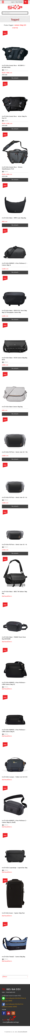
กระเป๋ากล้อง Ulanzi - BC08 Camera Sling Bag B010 (14, 359)
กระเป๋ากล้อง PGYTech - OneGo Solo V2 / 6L (14, 497)
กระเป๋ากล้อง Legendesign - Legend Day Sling (14, 868)
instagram (13, 1013)
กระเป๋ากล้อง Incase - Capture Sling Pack (13, 913)
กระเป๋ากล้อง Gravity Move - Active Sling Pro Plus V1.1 (14, 117)
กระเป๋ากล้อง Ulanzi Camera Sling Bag (12, 407)
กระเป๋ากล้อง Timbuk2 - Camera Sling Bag (13, 957)
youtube (8, 1013)
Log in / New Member (17, 2)
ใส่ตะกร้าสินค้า (15, 78)
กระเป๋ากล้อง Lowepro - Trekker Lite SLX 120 (14, 777)
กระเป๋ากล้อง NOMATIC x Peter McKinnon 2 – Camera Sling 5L (14, 264)
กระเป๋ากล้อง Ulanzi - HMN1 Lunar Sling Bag (14, 218)
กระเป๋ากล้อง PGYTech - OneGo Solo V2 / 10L (15, 452)
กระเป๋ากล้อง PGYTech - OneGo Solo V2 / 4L (14, 544)
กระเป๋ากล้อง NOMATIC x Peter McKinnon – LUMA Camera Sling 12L (14, 683)
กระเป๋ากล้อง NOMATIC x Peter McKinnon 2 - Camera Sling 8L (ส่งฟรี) (14, 821)
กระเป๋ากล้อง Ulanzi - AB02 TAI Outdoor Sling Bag (14, 593)
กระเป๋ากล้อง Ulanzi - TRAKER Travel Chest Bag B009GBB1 (14, 638)
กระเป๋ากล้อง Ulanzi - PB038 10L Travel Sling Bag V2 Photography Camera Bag (14, 311)
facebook (4, 1013)
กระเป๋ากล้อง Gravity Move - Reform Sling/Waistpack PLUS (12, 168)
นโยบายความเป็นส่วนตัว (22, 1032)
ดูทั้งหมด (4, 977)
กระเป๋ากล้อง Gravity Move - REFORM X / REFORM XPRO (13, 66)
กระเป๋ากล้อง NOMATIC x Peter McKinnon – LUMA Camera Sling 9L (14, 731)
